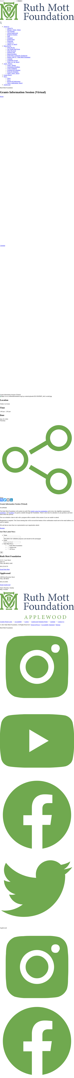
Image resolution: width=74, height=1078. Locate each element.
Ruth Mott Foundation (15, 545)
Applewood (7, 84)
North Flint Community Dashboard (17, 55)
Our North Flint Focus (13, 49)
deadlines (11, 513)
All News (12, 549)
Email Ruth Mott (5, 569)
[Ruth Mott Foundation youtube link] (37, 777)
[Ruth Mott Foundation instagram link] (37, 703)
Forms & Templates (12, 72)
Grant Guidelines (12, 68)
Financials (10, 41)
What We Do (7, 46)
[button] (1, 23)
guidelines (3, 513)
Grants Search (8, 75)
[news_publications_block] (15, 83)
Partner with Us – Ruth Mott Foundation (18, 57)
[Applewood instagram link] (37, 1003)
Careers (26, 621)
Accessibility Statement (48, 625)
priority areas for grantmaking (39, 511)
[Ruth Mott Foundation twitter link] (37, 925)
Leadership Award (12, 60)
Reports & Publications (13, 81)
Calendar (9, 59)
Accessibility (18, 621)
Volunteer (10, 38)
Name (5, 535)
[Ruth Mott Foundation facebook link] (37, 851)
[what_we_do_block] (13, 62)
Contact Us (10, 42)
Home (2, 96)
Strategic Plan (11, 52)
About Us (6, 26)
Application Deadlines (13, 67)
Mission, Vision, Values (14, 30)
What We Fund (11, 51)
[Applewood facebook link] (37, 1077)
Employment (11, 39)
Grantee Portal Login (6, 621)
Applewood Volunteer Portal (39, 621)
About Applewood (12, 33)
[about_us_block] (12, 44)
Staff (8, 36)
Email (5, 540)
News (5, 76)
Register (2, 528)
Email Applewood (5, 585)
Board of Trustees (12, 34)
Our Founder (11, 31)
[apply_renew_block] (13, 73)
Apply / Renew (8, 63)
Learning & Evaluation (13, 70)
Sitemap (58, 625)
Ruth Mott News (8, 544)
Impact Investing (12, 54)
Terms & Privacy (35, 625)
